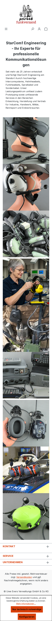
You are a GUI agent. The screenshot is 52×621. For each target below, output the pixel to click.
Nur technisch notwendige (26, 609)
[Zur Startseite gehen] (26, 13)
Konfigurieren (26, 616)
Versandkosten (24, 577)
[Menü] (6, 29)
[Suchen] (32, 29)
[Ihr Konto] (39, 29)
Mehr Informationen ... (26, 603)
